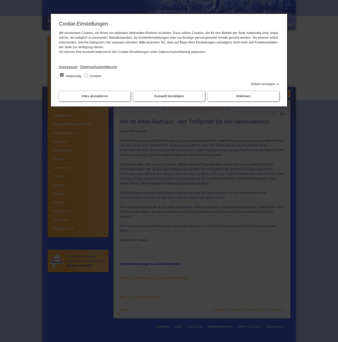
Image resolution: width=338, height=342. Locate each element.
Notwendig (73, 76)
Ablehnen (243, 96)
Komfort (95, 76)
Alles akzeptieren (95, 96)
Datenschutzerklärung (98, 67)
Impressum (68, 67)
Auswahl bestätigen (169, 96)
